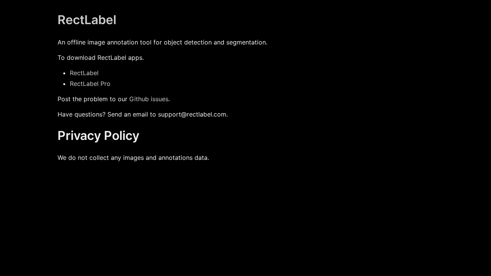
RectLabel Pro (90, 83)
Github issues (148, 99)
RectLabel (87, 19)
